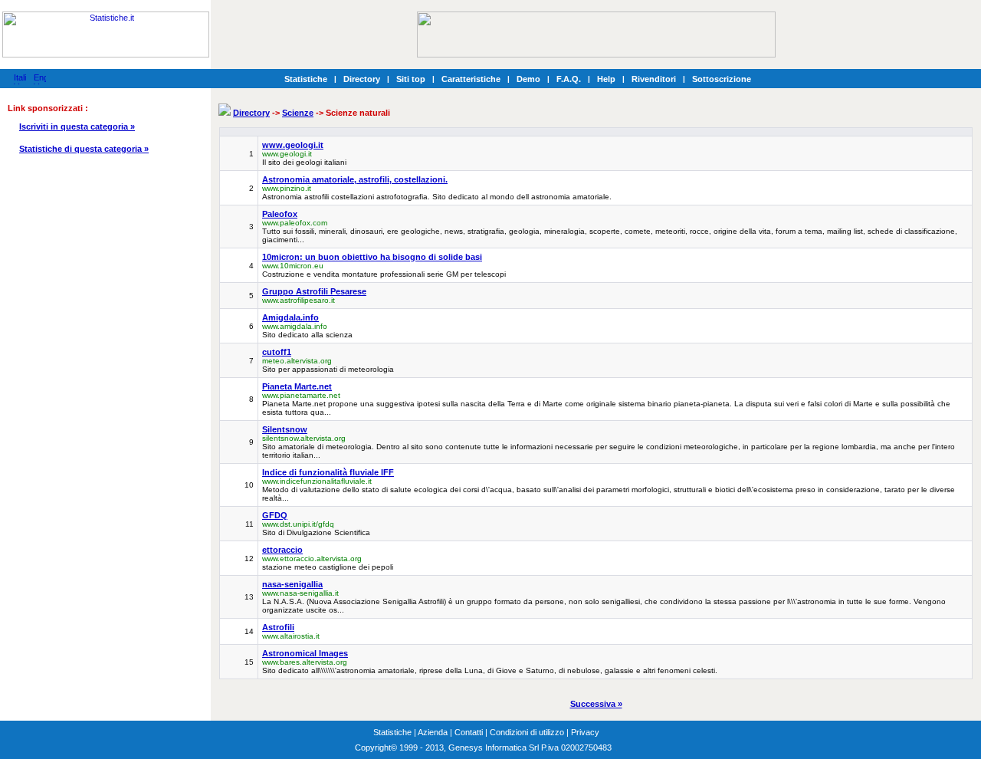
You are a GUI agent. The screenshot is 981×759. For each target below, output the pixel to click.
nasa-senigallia (292, 584)
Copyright (373, 747)
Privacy (585, 732)
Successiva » (596, 703)
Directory (361, 79)
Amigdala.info (290, 317)
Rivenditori (654, 79)
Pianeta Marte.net (297, 386)
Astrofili (278, 627)
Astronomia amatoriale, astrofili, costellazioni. (355, 179)
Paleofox (279, 214)
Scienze (297, 112)
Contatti (468, 732)
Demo (528, 79)
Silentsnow (284, 429)
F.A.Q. (568, 79)
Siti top (410, 79)
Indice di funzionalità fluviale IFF (328, 472)
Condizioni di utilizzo (527, 732)
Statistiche (305, 79)
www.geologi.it (292, 145)
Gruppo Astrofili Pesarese (314, 291)
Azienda (433, 732)
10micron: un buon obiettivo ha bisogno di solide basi (372, 256)
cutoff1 (276, 351)
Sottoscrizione (721, 79)
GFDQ (274, 515)
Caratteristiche (470, 79)
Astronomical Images (305, 653)
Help (606, 79)
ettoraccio (282, 549)
